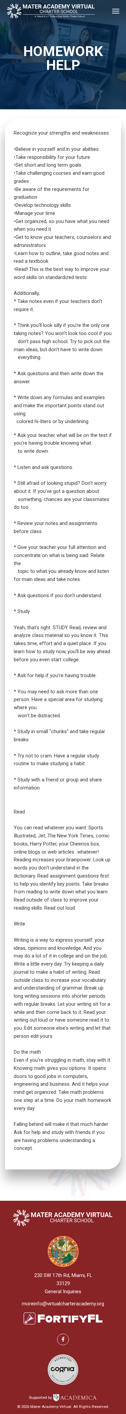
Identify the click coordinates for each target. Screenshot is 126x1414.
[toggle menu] (115, 11)
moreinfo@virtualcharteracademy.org (63, 1304)
